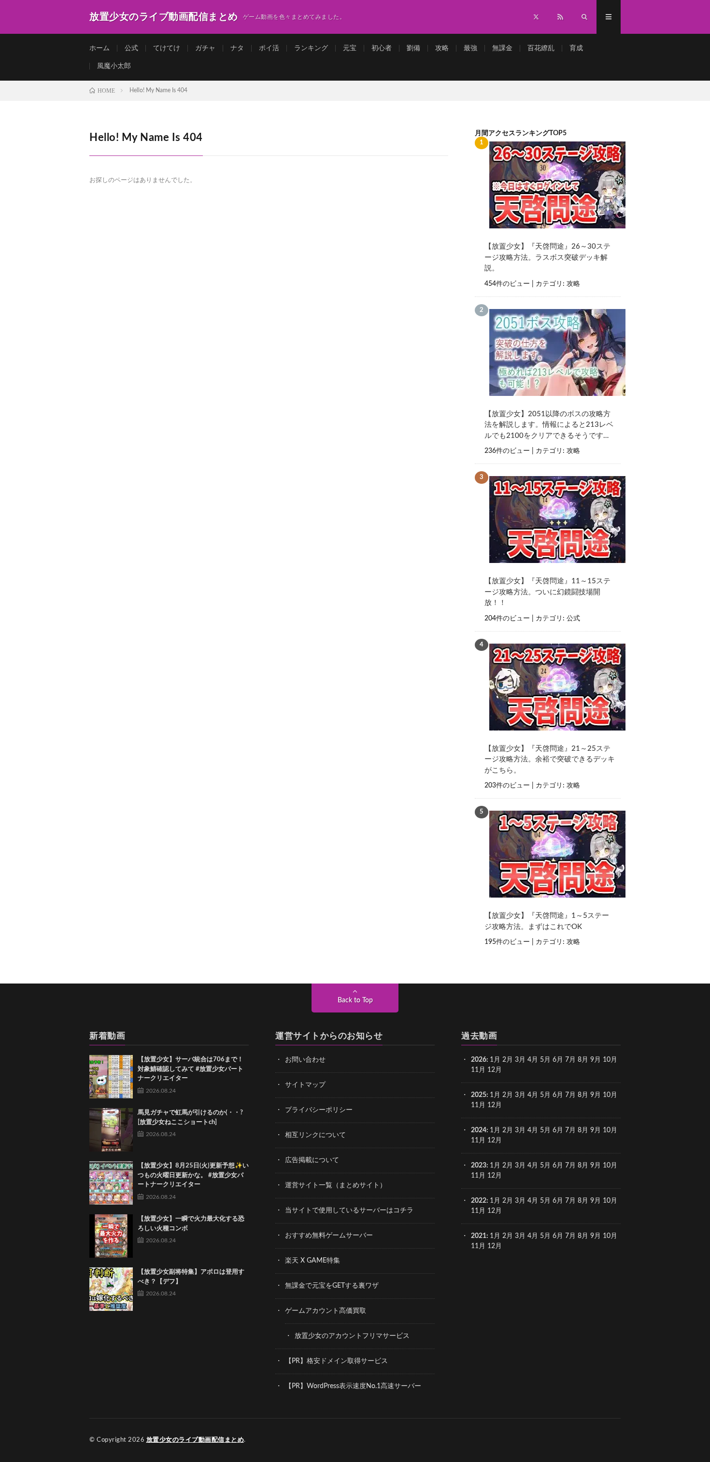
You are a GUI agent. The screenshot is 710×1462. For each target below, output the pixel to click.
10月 (610, 1095)
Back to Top (355, 1000)
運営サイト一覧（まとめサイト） (335, 1185)
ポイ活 (269, 48)
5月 (545, 1059)
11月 (478, 1105)
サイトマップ (305, 1085)
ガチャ (205, 48)
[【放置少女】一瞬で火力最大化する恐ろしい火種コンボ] (111, 1236)
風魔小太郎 (114, 66)
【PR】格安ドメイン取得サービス (336, 1361)
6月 (558, 1059)
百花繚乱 (540, 48)
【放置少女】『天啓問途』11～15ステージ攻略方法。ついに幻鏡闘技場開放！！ (547, 591)
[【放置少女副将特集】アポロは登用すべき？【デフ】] (111, 1289)
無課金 (502, 48)
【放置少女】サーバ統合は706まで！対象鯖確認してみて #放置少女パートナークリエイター (190, 1069)
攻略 (442, 48)
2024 (478, 1130)
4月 (532, 1059)
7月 (570, 1059)
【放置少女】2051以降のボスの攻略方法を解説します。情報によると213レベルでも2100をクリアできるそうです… (548, 424)
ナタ (237, 48)
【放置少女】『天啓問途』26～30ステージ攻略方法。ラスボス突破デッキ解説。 (547, 257)
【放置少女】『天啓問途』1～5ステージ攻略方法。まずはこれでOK (546, 921)
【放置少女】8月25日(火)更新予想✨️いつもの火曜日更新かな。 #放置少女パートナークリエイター (193, 1175)
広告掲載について (312, 1160)
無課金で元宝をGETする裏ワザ (332, 1285)
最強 (470, 48)
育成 (576, 48)
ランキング (311, 48)
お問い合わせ (305, 1059)
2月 (507, 1059)
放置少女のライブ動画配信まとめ (195, 1440)
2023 (478, 1165)
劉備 (413, 48)
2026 (478, 1059)
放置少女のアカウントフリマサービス (352, 1336)
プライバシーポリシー (319, 1110)
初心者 (381, 48)
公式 (131, 48)
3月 (520, 1059)
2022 (478, 1200)
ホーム (99, 48)
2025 (478, 1095)
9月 (595, 1095)
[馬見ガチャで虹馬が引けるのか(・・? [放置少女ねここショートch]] (111, 1130)
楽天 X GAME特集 (312, 1260)
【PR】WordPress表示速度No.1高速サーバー (353, 1386)
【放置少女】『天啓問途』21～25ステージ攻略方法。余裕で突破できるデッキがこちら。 (549, 759)
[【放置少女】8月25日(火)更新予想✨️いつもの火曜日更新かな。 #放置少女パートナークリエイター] (111, 1183)
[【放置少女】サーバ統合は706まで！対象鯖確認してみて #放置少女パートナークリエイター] (111, 1076)
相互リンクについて (315, 1135)
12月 (494, 1105)
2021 (478, 1236)
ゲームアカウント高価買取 (325, 1310)
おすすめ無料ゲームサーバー (329, 1235)
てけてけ (166, 48)
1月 (495, 1059)
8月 (583, 1059)
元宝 (349, 48)
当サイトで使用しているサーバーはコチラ (349, 1210)
